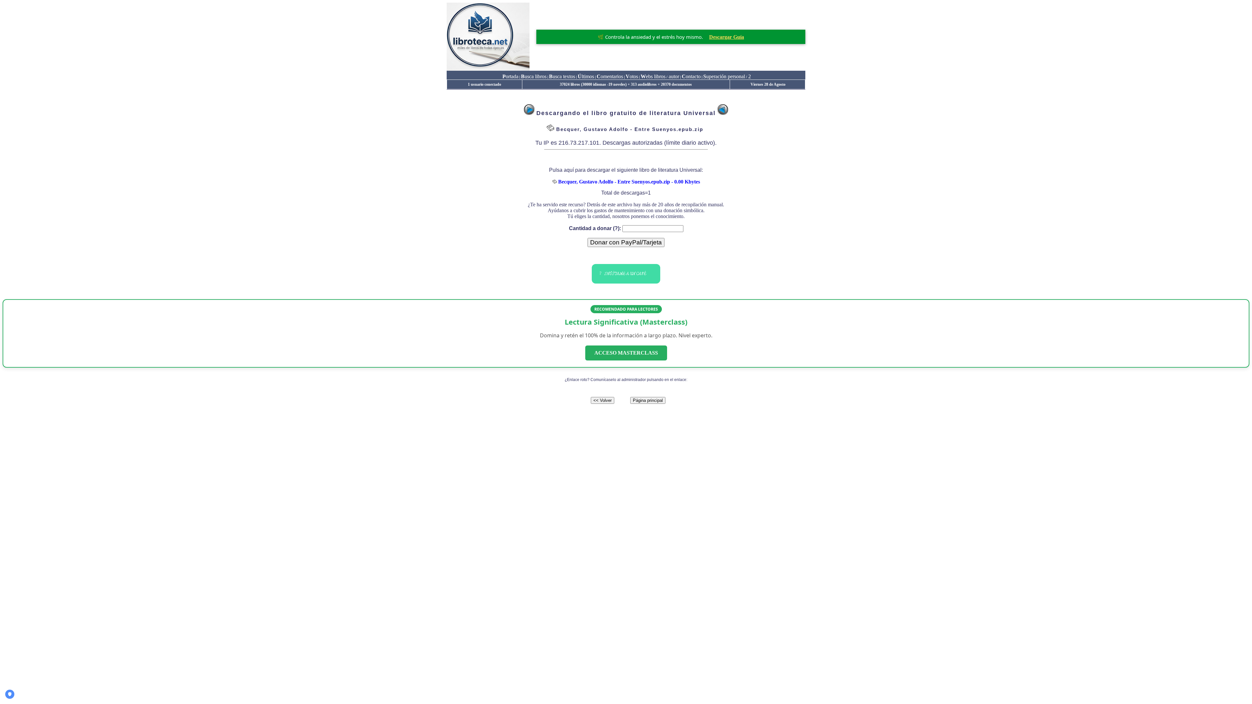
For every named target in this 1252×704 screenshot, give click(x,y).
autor (673, 76)
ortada (510, 76)
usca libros (533, 76)
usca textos (562, 76)
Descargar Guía (726, 37)
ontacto (691, 76)
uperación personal (724, 76)
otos (632, 76)
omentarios (610, 76)
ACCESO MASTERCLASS (626, 353)
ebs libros (653, 76)
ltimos (586, 76)
